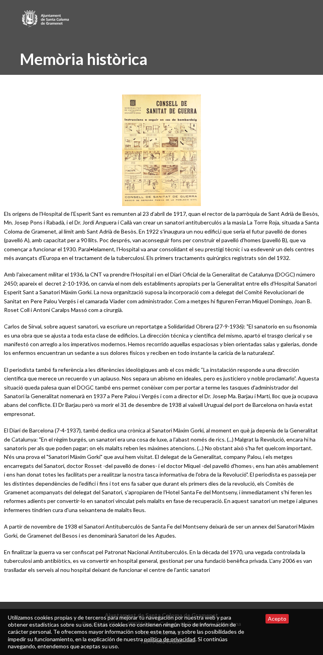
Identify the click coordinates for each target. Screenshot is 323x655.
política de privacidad (169, 639)
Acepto (277, 618)
